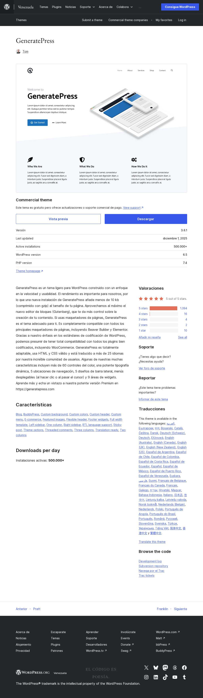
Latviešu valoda (176, 499)
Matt (160, 638)
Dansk (154, 433)
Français (171, 485)
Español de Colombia (165, 456)
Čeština (144, 433)
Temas (55, 638)
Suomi (153, 480)
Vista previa (58, 219)
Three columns (84, 430)
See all (182, 337)
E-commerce (33, 419)
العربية (170, 423)
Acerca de (23, 632)
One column (54, 424)
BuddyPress (31, 414)
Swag (126, 650)
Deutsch (144, 437)
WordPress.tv (96, 650)
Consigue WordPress (180, 7)
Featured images (54, 419)
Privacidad (23, 650)
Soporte (91, 638)
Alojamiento (23, 644)
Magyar (176, 490)
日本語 (178, 495)
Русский (171, 518)
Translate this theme (152, 541)
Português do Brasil (162, 514)
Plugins (55, 644)
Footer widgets (98, 419)
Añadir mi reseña (150, 337)
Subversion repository (153, 566)
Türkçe (172, 523)
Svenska (160, 523)
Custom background (54, 414)
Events (125, 638)
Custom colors (78, 414)
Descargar (145, 219)
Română (159, 518)
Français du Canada (152, 485)
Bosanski (167, 428)
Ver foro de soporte (152, 368)
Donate (127, 644)
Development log (150, 561)
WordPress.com (168, 632)
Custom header (100, 414)
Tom (25, 51)
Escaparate (58, 632)
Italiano (168, 495)
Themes (21, 20)
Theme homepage (28, 271)
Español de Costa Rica (153, 461)
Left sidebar (37, 424)
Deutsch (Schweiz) (172, 433)
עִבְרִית (153, 490)
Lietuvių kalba (155, 499)
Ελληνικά (157, 437)
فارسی (143, 480)
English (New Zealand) (161, 447)
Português (145, 518)
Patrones (57, 650)
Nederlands (146, 509)
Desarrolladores (96, 644)
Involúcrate (128, 632)
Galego (143, 490)
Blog (19, 414)
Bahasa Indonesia (150, 495)
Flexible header (76, 419)
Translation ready (106, 430)
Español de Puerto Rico (165, 471)
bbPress (163, 644)
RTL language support (97, 424)
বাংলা (157, 428)
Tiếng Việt (162, 528)
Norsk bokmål (148, 504)
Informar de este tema (153, 399)
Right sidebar (72, 424)
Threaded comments (59, 430)
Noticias (21, 638)
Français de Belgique (172, 480)
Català (178, 428)
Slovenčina (146, 523)
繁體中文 (155, 533)
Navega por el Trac (151, 570)
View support (132, 207)
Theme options (33, 430)
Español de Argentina (160, 452)
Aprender (92, 632)
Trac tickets (146, 575)
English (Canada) (165, 442)
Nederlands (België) (171, 504)
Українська (146, 528)
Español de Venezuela (153, 475)
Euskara (175, 475)
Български (146, 428)
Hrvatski (164, 490)
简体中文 (175, 528)
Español (156, 466)
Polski (159, 509)
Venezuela (60, 673)
